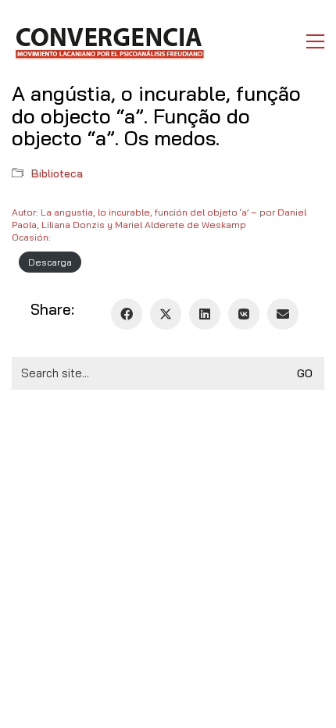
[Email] (282, 314)
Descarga (50, 262)
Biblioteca (57, 173)
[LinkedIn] (204, 314)
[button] (315, 41)
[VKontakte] (243, 314)
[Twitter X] (165, 314)
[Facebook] (126, 314)
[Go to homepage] (109, 41)
